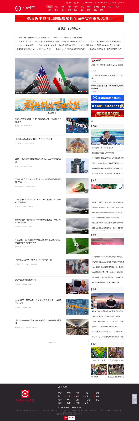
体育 (69, 403)
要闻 (69, 393)
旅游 (86, 403)
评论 (60, 396)
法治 (86, 393)
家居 (60, 403)
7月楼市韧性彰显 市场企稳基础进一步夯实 (106, 316)
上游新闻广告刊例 (75, 407)
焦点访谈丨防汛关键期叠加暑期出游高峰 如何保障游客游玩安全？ (60, 41)
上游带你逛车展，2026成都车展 (102, 148)
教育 (97, 400)
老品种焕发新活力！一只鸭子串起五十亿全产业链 (101, 49)
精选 (60, 393)
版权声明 (67, 407)
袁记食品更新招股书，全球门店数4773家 (105, 282)
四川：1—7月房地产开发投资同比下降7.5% (106, 326)
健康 (77, 396)
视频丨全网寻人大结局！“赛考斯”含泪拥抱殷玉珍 (76, 45)
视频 (97, 393)
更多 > (120, 60)
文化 (69, 396)
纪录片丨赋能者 (25, 41)
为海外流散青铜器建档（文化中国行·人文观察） (26, 49)
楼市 (77, 393)
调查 (77, 400)
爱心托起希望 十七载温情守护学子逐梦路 (105, 218)
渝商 (60, 400)
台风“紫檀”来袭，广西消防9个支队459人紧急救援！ (33, 45)
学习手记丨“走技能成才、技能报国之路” (34, 38)
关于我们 (60, 407)
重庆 (69, 400)
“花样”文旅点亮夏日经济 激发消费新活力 (106, 41)
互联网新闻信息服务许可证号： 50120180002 (91, 410)
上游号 (87, 400)
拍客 (97, 396)
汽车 (77, 403)
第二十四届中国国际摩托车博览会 (103, 153)
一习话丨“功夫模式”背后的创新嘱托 (68, 38)
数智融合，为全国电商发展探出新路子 (64, 49)
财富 (86, 396)
